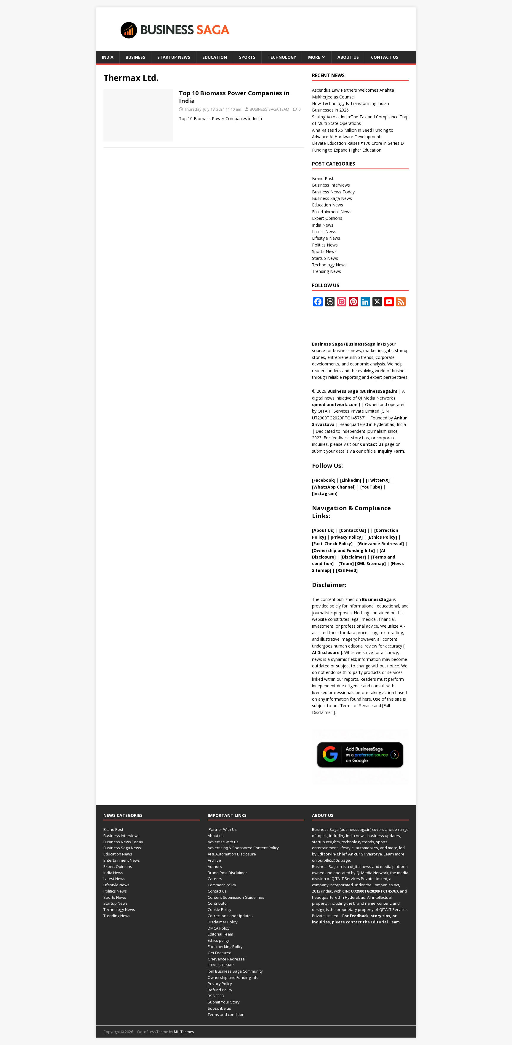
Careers (215, 878)
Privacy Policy (220, 983)
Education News (327, 205)
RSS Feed (346, 570)
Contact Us (372, 444)
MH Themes (184, 1031)
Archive (214, 860)
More (314, 57)
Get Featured (219, 952)
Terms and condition (226, 1014)
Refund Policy (220, 989)
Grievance (370, 543)
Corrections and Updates (230, 915)
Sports (247, 57)
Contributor (218, 903)
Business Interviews (331, 185)
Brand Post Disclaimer (227, 872)
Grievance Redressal (227, 959)
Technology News (329, 265)
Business (135, 57)
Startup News (173, 57)
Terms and (383, 557)
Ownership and (330, 550)
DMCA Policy (219, 928)
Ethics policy (218, 940)
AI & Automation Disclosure (232, 854)
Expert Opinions (327, 218)
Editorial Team (220, 934)
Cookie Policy (219, 909)
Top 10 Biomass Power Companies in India (234, 97)
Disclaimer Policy (223, 922)
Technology (282, 57)
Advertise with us (223, 841)
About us (348, 57)
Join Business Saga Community (235, 971)
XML (360, 563)
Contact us (384, 57)
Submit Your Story (224, 1002)
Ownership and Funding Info (233, 977)
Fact (318, 543)
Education (214, 57)
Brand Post (323, 178)
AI (314, 652)
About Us (323, 530)
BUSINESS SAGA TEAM (269, 109)
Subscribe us (219, 1008)
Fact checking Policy (225, 946)
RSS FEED (216, 995)
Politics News (325, 245)
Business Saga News (332, 198)
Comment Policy (222, 884)
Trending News (326, 271)
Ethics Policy (382, 537)
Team (346, 563)
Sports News (324, 251)
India (107, 57)
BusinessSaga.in (327, 866)
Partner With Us (222, 829)
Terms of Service (356, 705)
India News (322, 225)
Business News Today (333, 192)
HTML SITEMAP (221, 965)
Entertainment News (331, 211)
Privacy (340, 537)
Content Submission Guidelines (236, 897)
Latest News (324, 231)
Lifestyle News (326, 238)
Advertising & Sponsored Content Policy (243, 847)
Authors (215, 866)
